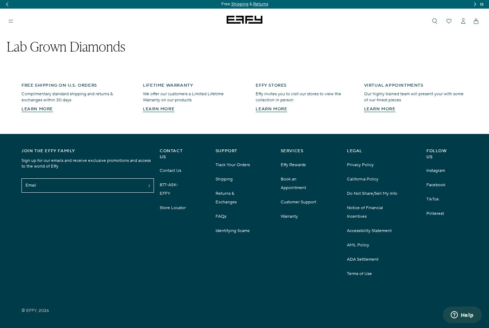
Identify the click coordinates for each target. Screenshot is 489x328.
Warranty (289, 216)
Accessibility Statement (369, 230)
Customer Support (298, 202)
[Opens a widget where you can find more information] (462, 315)
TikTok (432, 199)
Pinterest (435, 213)
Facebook (435, 185)
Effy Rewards (293, 165)
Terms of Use (359, 273)
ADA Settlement (362, 259)
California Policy (362, 179)
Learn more (37, 109)
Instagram (435, 170)
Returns (23, 4)
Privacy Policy (360, 165)
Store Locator (173, 208)
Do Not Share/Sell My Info (372, 193)
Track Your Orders (233, 165)
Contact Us (170, 170)
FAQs (221, 216)
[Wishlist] (449, 21)
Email (30, 185)
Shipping (224, 179)
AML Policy (358, 245)
